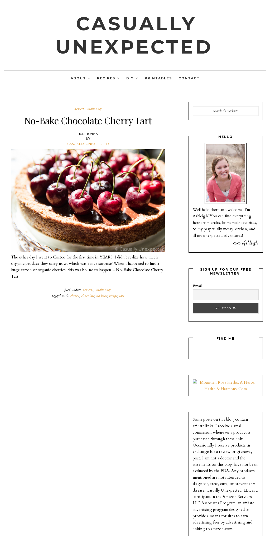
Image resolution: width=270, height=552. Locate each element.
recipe (113, 295)
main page (94, 108)
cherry (74, 295)
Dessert (79, 108)
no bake (101, 295)
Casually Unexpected (134, 35)
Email (197, 285)
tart (121, 295)
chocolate (87, 295)
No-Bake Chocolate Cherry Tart (88, 120)
